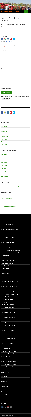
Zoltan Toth (3, 157)
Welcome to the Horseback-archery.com (10, 366)
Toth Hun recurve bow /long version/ (9, 278)
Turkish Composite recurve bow (8, 364)
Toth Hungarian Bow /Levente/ (8, 312)
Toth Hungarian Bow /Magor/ (8, 315)
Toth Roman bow (4, 346)
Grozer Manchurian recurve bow (8, 260)
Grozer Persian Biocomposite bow (8, 265)
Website (3, 80)
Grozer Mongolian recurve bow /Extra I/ (10, 325)
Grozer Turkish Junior (6, 356)
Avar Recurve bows (5, 232)
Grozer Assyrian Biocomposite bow (9, 224)
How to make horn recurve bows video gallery (11, 186)
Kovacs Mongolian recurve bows (8, 327)
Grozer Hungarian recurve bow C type (9, 294)
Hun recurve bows (5, 273)
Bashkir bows (4, 131)
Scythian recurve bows (6, 203)
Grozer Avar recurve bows (7, 234)
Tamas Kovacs (4, 159)
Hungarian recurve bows (6, 198)
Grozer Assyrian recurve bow (7, 227)
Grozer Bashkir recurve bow (7, 242)
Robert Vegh (3, 171)
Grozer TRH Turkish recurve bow (8, 351)
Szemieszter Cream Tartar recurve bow (10, 258)
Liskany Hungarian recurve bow (8, 299)
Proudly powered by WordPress (7, 415)
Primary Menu (29, 11)
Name (2, 68)
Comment (3, 50)
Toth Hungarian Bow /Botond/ (8, 309)
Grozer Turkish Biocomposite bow (9, 353)
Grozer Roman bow (5, 268)
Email (2, 74)
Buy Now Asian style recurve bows (8, 195)
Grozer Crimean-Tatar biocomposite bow (10, 250)
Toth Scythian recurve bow (7, 343)
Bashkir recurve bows (5, 239)
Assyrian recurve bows (6, 221)
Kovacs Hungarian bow (6, 296)
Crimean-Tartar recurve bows (7, 245)
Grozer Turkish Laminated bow (8, 359)
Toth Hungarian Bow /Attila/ (7, 307)
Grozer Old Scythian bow (7, 340)
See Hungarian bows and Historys (8, 206)
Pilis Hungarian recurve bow (7, 304)
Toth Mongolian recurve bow (7, 330)
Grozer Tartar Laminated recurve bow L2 (10, 252)
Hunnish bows (4, 139)
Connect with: (4, 36)
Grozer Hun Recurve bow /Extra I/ (9, 276)
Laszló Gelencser (4, 176)
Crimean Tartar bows (5, 134)
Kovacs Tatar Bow (5, 255)
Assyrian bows (4, 126)
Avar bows (3, 128)
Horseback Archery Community (10, 11)
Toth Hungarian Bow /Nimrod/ (8, 317)
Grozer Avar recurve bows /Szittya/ (9, 237)
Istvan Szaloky (4, 168)
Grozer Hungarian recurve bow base (9, 291)
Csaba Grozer (4, 154)
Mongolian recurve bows (6, 201)
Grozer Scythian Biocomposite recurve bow (11, 335)
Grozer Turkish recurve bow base (8, 361)
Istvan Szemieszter (5, 165)
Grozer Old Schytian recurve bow (8, 338)
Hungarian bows (4, 136)
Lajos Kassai (3, 173)
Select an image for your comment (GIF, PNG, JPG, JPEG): (15, 96)
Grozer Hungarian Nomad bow (8, 289)
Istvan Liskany (4, 162)
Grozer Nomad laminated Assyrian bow (10, 229)
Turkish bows (4, 144)
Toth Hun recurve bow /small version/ (9, 281)
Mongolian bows (4, 141)
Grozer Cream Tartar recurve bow (9, 247)
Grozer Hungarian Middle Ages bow (9, 286)
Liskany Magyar (4, 302)
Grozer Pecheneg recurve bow (7, 263)
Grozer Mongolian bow (6, 322)
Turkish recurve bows (5, 208)
